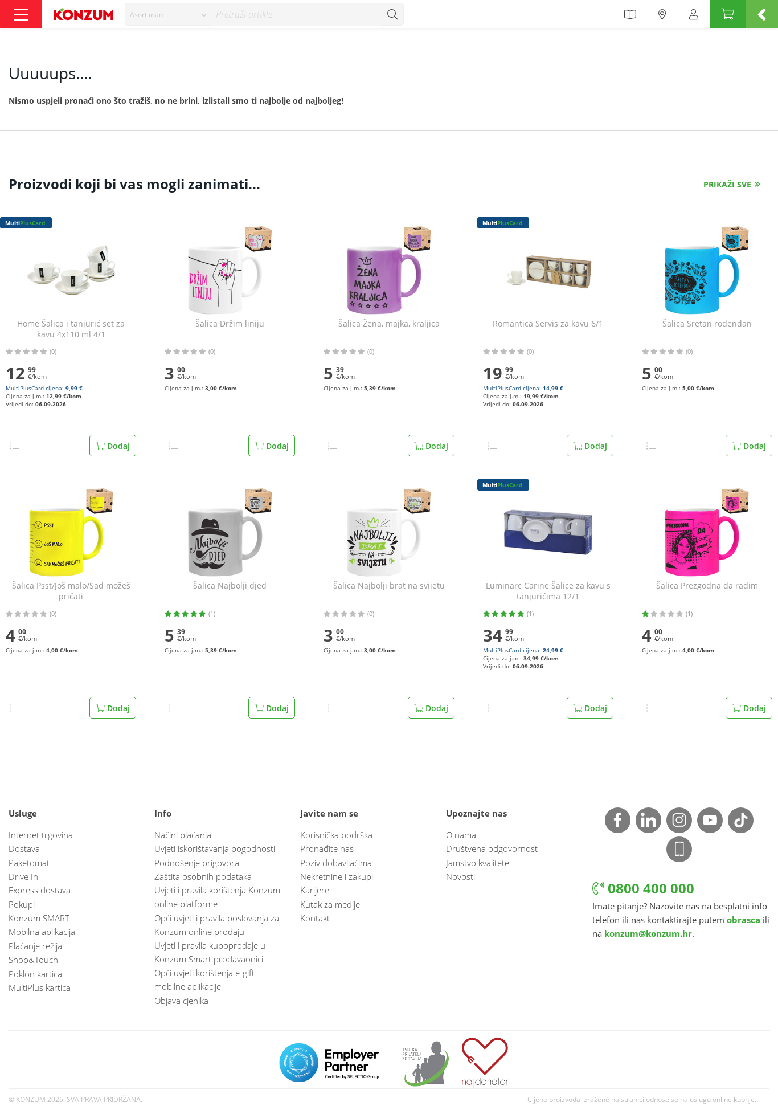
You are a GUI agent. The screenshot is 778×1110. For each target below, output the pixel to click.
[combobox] (167, 14)
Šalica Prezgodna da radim (707, 586)
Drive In (23, 876)
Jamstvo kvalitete (477, 862)
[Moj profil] (694, 14)
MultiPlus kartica (40, 987)
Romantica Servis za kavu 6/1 (548, 324)
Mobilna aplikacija (42, 931)
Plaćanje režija (35, 946)
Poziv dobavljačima (336, 862)
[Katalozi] (630, 14)
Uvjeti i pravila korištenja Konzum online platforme (217, 896)
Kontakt (315, 918)
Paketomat (29, 862)
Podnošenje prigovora (196, 862)
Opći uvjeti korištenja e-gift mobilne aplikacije (204, 979)
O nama (461, 834)
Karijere (314, 890)
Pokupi (22, 904)
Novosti (460, 876)
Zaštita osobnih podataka (203, 876)
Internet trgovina (41, 834)
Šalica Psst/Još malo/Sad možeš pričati (71, 591)
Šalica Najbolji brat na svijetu (389, 586)
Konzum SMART (39, 918)
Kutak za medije (330, 904)
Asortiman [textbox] (146, 14)
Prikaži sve (727, 184)
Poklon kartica (35, 974)
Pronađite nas (327, 848)
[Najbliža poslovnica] (662, 14)
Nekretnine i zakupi (336, 876)
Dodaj (117, 445)
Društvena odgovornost (492, 848)
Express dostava (40, 890)
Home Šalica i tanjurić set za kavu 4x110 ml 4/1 (71, 329)
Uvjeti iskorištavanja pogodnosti (214, 848)
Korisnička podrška (336, 834)
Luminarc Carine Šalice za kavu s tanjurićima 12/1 (548, 591)
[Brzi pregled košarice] (762, 14)
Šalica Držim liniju (229, 324)
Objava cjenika (181, 1000)
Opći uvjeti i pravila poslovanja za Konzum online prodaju (216, 924)
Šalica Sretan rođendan (707, 324)
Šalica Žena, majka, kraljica (389, 324)
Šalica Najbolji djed (230, 586)
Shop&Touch (33, 959)
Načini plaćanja (182, 834)
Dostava (24, 848)
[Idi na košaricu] (728, 14)
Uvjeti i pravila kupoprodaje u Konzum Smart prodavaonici (209, 952)
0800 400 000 (649, 888)
